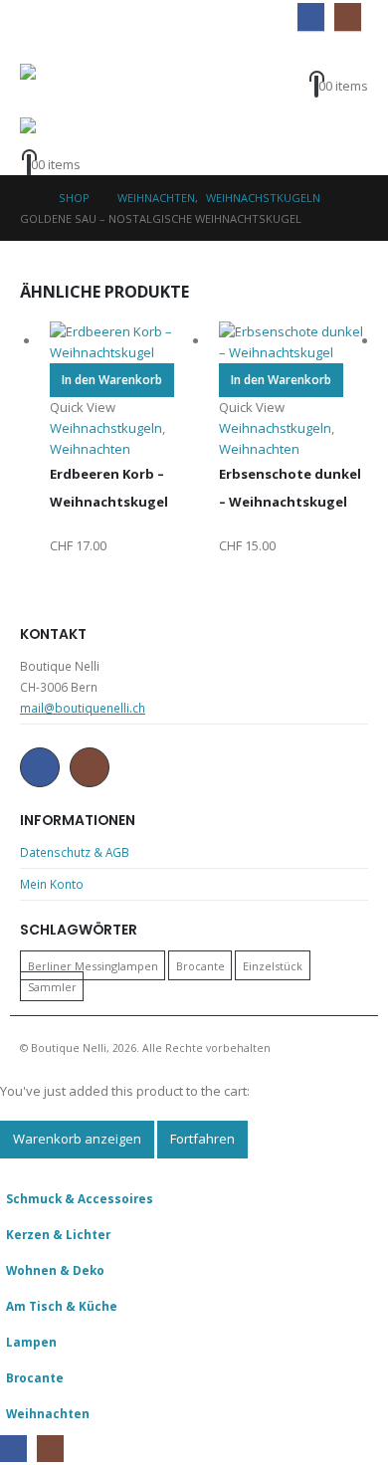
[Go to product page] (124, 342)
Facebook (40, 767)
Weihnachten (48, 1413)
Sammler (52, 985)
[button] (33, 49)
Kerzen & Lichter (58, 1234)
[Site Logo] (59, 90)
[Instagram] (347, 16)
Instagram (89, 767)
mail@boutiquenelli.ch (82, 708)
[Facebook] (310, 16)
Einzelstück (272, 964)
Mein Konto (52, 884)
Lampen (31, 1342)
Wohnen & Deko (55, 1270)
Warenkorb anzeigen (77, 1139)
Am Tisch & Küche (61, 1306)
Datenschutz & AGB (74, 852)
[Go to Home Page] (25, 197)
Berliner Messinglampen (93, 964)
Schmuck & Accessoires (79, 1198)
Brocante (200, 964)
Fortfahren (202, 1139)
